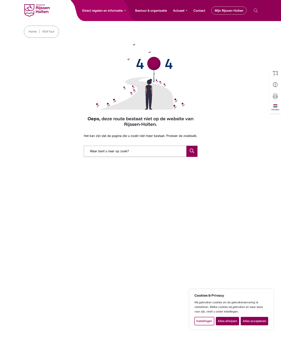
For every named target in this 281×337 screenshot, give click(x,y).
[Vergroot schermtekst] (275, 73)
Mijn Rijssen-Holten (229, 10)
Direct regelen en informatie (102, 10)
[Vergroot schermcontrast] (275, 84)
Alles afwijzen (227, 321)
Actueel (178, 10)
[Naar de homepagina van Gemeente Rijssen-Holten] (37, 10)
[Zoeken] (191, 151)
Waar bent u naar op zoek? (109, 151)
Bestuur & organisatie (151, 10)
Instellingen (204, 321)
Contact (199, 10)
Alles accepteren (254, 321)
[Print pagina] (275, 96)
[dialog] (231, 309)
